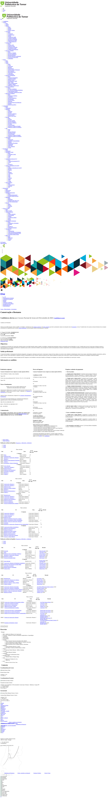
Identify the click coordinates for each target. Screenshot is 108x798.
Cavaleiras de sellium (12, 217)
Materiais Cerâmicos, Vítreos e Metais (11, 582)
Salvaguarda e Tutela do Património (11, 463)
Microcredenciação (12, 72)
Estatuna (9, 216)
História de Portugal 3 (8, 529)
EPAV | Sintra (11, 82)
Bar (8, 225)
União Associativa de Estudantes (14, 232)
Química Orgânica (7, 584)
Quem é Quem (47, 773)
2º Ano (4, 446)
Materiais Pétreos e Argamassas (10, 567)
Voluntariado (10, 144)
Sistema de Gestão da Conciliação (14, 127)
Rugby (9, 218)
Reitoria (9, 36)
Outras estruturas (9, 182)
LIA (9, 157)
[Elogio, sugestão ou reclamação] (3, 721)
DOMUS (10, 172)
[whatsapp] (13, 775)
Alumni (9, 147)
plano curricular (46, 326)
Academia (10, 186)
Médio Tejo (8, 235)
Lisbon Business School (13, 91)
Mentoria (10, 142)
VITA (9, 180)
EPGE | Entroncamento (12, 83)
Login (4, 10)
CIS (9, 171)
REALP (7, 202)
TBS (9, 187)
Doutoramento (11, 68)
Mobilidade (8, 197)
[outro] (1, 702)
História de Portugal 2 (8, 500)
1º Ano (4, 445)
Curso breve (10, 73)
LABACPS (10, 173)
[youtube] (6, 775)
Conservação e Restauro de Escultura (11, 586)
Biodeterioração (7, 495)
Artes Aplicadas (7, 465)
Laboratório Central (9, 152)
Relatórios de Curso (7, 304)
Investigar (10, 123)
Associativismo (9, 228)
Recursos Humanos (12, 55)
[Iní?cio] (13, 6)
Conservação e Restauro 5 (9, 497)
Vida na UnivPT (6, 208)
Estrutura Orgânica (37, 773)
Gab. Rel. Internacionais (13, 201)
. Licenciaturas (13, 309)
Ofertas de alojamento (12, 227)
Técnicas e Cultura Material (9, 536)
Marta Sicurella (42, 551)
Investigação (5, 148)
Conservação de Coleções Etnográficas (12, 611)
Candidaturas (5, 21)
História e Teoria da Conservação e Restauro (13, 521)
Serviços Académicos (12, 54)
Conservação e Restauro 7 (9, 514)
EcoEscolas (10, 145)
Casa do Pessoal (11, 125)
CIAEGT (10, 170)
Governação (8, 31)
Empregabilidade (6, 305)
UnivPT (4, 22)
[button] (0, 796)
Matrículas (10, 101)
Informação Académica (10, 93)
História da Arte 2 (7, 486)
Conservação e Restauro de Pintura (11, 603)
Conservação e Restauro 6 (9, 513)
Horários (4, 300)
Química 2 (6, 474)
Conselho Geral (11, 34)
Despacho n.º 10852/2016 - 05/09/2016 (24, 442)
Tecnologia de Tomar (12, 48)
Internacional (5, 188)
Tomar (9, 240)
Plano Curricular (6, 440)
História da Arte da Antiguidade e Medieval (12, 553)
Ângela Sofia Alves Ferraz (45, 610)
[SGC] (2, 728)
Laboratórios (10, 58)
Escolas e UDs (8, 42)
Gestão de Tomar (11, 46)
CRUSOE (10, 206)
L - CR (4, 296)
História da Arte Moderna (9, 581)
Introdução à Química (8, 556)
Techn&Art (10, 164)
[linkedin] (9, 775)
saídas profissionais (22, 328)
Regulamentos (11, 99)
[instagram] (4, 775)
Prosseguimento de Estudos (8, 298)
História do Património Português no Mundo (12, 518)
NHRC (9, 179)
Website (4, 301)
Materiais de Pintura (8, 592)
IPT (1, 19)
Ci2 (8, 163)
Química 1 (6, 461)
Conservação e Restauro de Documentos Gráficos (14, 602)
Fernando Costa (42, 563)
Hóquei (9, 219)
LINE (9, 176)
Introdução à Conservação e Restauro (11, 457)
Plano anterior (5, 439)
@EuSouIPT (8, 137)
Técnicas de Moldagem (8, 502)
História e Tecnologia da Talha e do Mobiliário (13, 520)
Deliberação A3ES (4, 341)
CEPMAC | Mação (12, 84)
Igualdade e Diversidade (13, 143)
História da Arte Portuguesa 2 (10, 499)
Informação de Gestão (12, 40)
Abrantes (10, 239)
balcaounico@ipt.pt (22, 413)
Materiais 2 (6, 472)
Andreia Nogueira (40, 591)
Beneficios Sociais (11, 133)
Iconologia (6, 522)
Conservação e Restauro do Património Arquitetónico (14, 563)
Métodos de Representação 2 (9, 534)
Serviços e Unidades (10, 50)
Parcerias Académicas (10, 86)
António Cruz (39, 592)
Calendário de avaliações (8, 299)
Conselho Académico (12, 38)
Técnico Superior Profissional (14, 69)
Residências (10, 226)
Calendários (10, 96)
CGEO (9, 162)
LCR (9, 174)
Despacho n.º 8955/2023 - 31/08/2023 (23, 539)
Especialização (11, 74)
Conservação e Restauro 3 (9, 485)
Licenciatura (10, 66)
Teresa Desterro (42, 553)
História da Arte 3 (7, 517)
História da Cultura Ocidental (10, 488)
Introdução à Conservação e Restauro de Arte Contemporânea (16, 524)
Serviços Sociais (11, 100)
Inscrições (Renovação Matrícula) (14, 102)
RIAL (9, 207)
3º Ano (4, 447)
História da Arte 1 (7, 456)
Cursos (7, 63)
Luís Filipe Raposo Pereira (45, 602)
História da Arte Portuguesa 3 (10, 528)
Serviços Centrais (11, 120)
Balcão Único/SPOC (12, 104)
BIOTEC (10, 169)
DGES (40, 435)
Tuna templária (11, 215)
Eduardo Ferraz (42, 567)
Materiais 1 (6, 459)
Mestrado (10, 67)
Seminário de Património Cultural (11, 622)
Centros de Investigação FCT (11, 158)
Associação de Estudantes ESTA (14, 233)
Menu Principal (3, 243)
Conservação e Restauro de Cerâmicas (11, 579)
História (7, 25)
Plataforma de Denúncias (9, 773)
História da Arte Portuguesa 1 (10, 470)
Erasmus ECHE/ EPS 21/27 (13, 200)
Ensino (4, 59)
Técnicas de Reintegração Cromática (11, 503)
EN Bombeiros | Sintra (12, 81)
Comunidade (5, 105)
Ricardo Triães (42, 555)
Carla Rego (42, 603)
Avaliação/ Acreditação (7, 302)
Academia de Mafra (12, 78)
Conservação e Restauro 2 (9, 484)
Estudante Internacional (10, 192)
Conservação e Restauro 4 (9, 496)
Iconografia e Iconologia (9, 471)
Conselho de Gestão (12, 37)
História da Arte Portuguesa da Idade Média (12, 564)
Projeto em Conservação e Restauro (11, 535)
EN (3, 11)
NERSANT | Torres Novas (13, 85)
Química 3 (6, 492)
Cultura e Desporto (9, 211)
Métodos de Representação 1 (9, 491)
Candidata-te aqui (59, 318)
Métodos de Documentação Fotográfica (12, 460)
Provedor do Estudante (12, 39)
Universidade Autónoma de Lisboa (15, 92)
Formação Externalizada (10, 75)
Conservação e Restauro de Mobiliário (11, 588)
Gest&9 (9, 181)
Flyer (2, 294)
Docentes (7, 117)
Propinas (9, 103)
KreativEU (8, 191)
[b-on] (1, 732)
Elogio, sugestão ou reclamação (23, 773)
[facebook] (1, 775)
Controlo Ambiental (8, 516)
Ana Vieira (41, 561)
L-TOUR (10, 178)
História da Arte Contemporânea (10, 605)
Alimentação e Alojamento (11, 220)
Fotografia (6, 551)
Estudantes (8, 109)
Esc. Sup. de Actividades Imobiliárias (15, 90)
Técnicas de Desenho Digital (9, 557)
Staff (6, 128)
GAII (9, 156)
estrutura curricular (37, 326)
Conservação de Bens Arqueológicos (11, 527)
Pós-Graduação (11, 70)
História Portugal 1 (7, 468)
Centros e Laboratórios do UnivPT (12, 165)
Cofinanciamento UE (12, 41)
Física (5, 454)
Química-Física (7, 568)
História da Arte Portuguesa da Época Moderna (13, 589)
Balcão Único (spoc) (12, 116)
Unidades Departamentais (13, 49)
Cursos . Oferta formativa (5, 309)
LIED (9, 175)
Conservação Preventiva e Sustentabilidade (12, 610)
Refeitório (10, 224)
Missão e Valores (11, 30)
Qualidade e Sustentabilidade (13, 140)
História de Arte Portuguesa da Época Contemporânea (15, 613)
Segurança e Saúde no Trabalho (14, 126)
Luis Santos (39, 578)
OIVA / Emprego (11, 146)
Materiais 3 (6, 489)
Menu (7, 23)
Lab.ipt (9, 155)
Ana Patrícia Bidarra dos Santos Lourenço (45, 586)
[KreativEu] (3, 729)
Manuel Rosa (42, 556)
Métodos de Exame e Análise (9, 532)
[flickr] (11, 775)
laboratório (74, 326)
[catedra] (2, 731)
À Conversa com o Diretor (8, 303)
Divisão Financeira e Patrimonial (14, 56)
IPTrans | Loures (11, 80)
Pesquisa (4, 242)
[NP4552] (2, 726)
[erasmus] (2, 730)
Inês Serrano (41, 557)
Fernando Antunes (40, 588)
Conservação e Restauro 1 (9, 467)
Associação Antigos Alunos (13, 234)
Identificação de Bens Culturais (10, 531)
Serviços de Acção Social (13, 57)
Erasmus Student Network (13, 196)
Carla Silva (41, 552)
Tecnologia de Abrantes (12, 47)
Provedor (10, 112)
